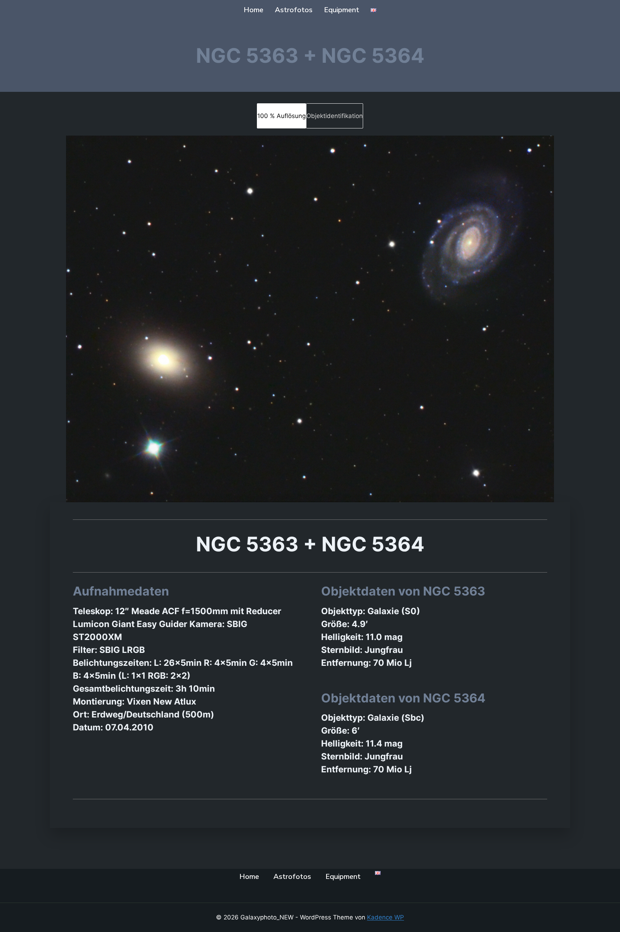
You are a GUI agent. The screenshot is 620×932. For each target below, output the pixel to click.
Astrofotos (294, 10)
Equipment (341, 10)
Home (253, 10)
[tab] (281, 115)
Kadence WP (385, 917)
